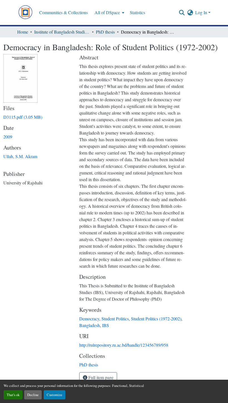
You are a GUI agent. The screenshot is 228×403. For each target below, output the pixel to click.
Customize (54, 394)
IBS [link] (105, 325)
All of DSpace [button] (107, 12)
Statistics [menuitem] (137, 12)
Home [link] (22, 32)
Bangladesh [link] (89, 325)
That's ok (13, 394)
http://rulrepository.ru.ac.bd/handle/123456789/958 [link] (123, 345)
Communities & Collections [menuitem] (63, 12)
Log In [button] (201, 12)
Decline (33, 394)
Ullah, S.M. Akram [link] (20, 156)
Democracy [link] (89, 318)
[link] (38, 117)
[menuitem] (108, 12)
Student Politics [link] (115, 318)
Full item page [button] (100, 377)
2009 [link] (7, 137)
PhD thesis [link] (105, 32)
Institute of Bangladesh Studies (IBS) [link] (62, 32)
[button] (25, 12)
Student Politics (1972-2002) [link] (156, 318)
